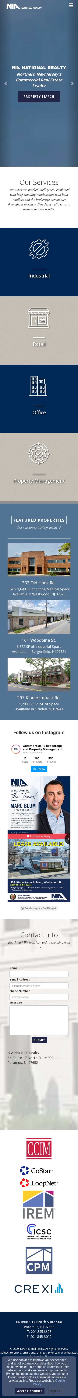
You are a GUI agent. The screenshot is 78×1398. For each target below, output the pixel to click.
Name (13, 968)
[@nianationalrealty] (16, 749)
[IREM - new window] (39, 1205)
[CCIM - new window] (39, 1149)
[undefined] (39, 1233)
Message (15, 1002)
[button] (6, 83)
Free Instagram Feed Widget (40, 908)
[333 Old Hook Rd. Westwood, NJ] (39, 559)
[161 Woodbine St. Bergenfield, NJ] (39, 617)
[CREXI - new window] (39, 1288)
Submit (39, 1040)
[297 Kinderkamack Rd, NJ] (39, 674)
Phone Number (19, 991)
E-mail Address (19, 979)
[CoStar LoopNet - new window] (39, 1177)
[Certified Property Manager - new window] (39, 1260)
